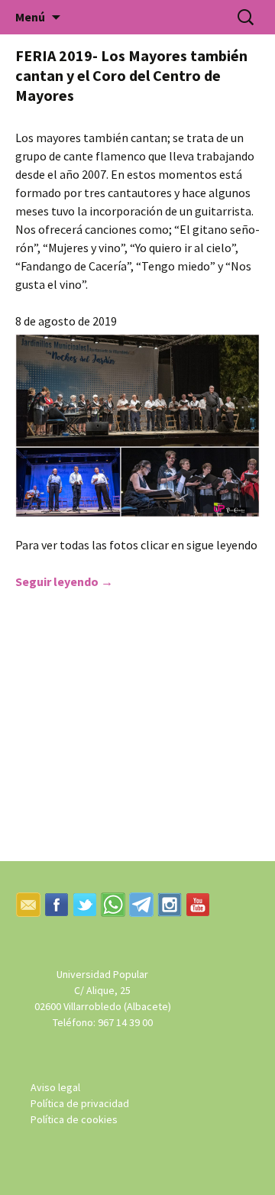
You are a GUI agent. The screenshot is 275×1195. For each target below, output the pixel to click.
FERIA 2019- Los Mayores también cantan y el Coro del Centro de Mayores (131, 75)
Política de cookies (74, 1119)
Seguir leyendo (64, 581)
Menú (30, 16)
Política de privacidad (80, 1103)
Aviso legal (55, 1087)
